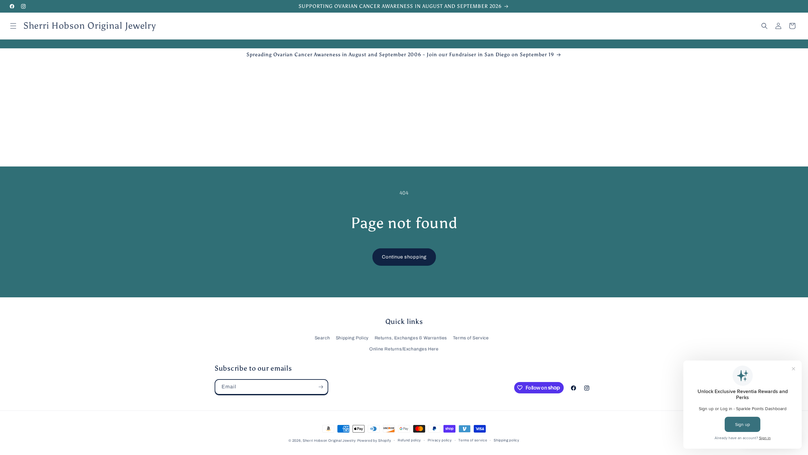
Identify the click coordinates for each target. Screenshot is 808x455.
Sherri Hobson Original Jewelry (329, 440)
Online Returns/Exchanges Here (403, 349)
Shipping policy (507, 440)
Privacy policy (440, 440)
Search (322, 338)
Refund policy (409, 440)
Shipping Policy (352, 338)
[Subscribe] (321, 387)
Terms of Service (471, 338)
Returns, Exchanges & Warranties (411, 338)
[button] (13, 26)
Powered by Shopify (374, 440)
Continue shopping (404, 256)
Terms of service (472, 440)
